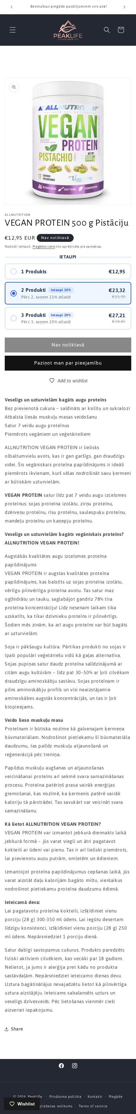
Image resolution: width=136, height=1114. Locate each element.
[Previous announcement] (12, 7)
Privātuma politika (65, 1096)
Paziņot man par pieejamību (68, 363)
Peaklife (35, 1096)
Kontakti (95, 1096)
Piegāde (116, 1096)
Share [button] (17, 1028)
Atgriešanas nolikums (53, 1106)
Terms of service (93, 1106)
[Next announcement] (124, 7)
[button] (13, 30)
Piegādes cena (44, 246)
